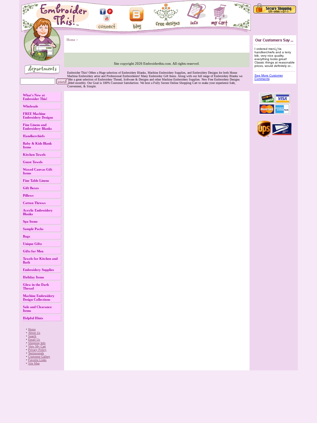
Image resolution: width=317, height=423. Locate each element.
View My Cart (37, 346)
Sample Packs (33, 229)
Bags (26, 236)
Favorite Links (37, 360)
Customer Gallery (39, 356)
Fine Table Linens (36, 180)
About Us (34, 332)
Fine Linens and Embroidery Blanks (37, 126)
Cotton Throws (34, 203)
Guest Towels (32, 162)
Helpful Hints (33, 318)
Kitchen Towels (34, 154)
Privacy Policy (37, 349)
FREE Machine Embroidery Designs (38, 115)
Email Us (34, 339)
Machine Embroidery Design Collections (38, 297)
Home (32, 329)
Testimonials (36, 353)
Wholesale (30, 106)
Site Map (34, 363)
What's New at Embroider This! (35, 97)
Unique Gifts (32, 244)
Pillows (28, 195)
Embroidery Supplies (38, 270)
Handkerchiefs (34, 136)
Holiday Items (33, 277)
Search (32, 336)
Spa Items (30, 221)
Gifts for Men (33, 251)
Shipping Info (37, 343)
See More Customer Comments (268, 77)
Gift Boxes (31, 188)
